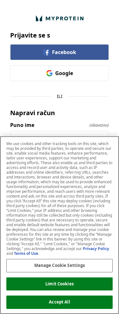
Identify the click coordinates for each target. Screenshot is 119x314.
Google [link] (64, 73)
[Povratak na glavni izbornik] (59, 18)
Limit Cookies (59, 284)
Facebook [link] (64, 52)
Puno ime (59, 125)
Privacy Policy (96, 248)
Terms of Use (26, 253)
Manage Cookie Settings (59, 265)
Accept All (59, 302)
